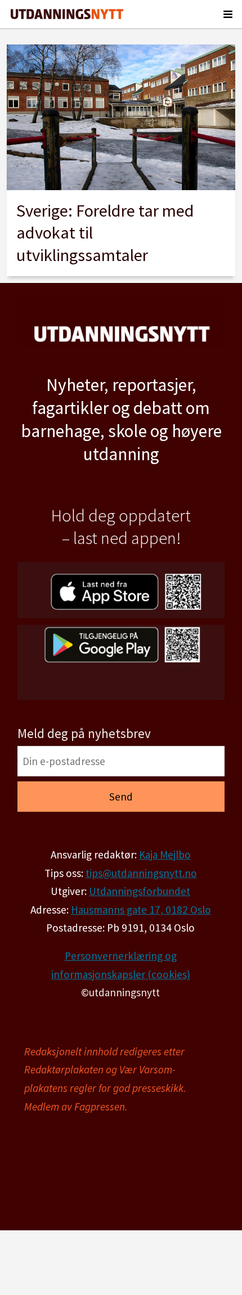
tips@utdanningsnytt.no (141, 873)
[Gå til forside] (67, 14)
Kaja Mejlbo (165, 854)
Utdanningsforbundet (139, 891)
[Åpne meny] (228, 14)
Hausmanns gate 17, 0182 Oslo (141, 909)
